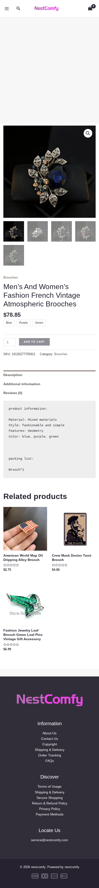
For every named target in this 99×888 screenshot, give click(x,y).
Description (12, 375)
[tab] (49, 375)
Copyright (49, 744)
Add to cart (34, 341)
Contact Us (49, 739)
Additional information (21, 384)
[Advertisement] (49, 66)
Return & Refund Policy (49, 803)
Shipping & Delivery (49, 750)
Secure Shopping (50, 798)
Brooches (10, 277)
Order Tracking (49, 755)
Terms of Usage (49, 786)
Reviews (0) (12, 393)
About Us (49, 733)
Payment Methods (49, 814)
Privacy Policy (49, 809)
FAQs (49, 761)
